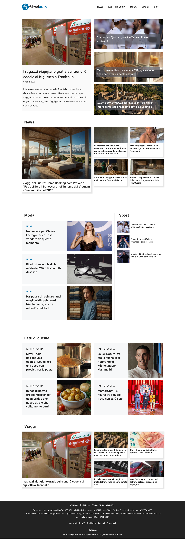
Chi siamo (74, 505)
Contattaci (111, 523)
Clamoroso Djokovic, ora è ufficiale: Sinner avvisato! (122, 39)
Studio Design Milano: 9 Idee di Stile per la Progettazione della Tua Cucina (145, 180)
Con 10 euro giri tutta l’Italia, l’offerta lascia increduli (143, 451)
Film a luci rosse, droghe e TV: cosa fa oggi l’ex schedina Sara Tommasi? (145, 148)
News (100, 7)
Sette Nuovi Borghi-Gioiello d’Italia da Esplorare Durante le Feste (110, 178)
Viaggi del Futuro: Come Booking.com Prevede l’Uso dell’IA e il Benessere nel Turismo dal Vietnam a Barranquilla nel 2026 (56, 186)
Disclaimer (110, 505)
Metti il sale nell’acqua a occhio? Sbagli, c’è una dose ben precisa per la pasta (125, 72)
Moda (133, 7)
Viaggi (145, 7)
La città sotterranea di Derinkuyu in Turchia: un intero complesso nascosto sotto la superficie (125, 104)
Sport (157, 7)
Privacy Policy (98, 505)
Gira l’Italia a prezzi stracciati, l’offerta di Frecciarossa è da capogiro (144, 482)
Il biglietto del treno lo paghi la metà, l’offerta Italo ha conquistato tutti (110, 482)
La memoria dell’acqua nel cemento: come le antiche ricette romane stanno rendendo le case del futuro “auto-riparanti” (110, 149)
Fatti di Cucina (116, 7)
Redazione (85, 505)
